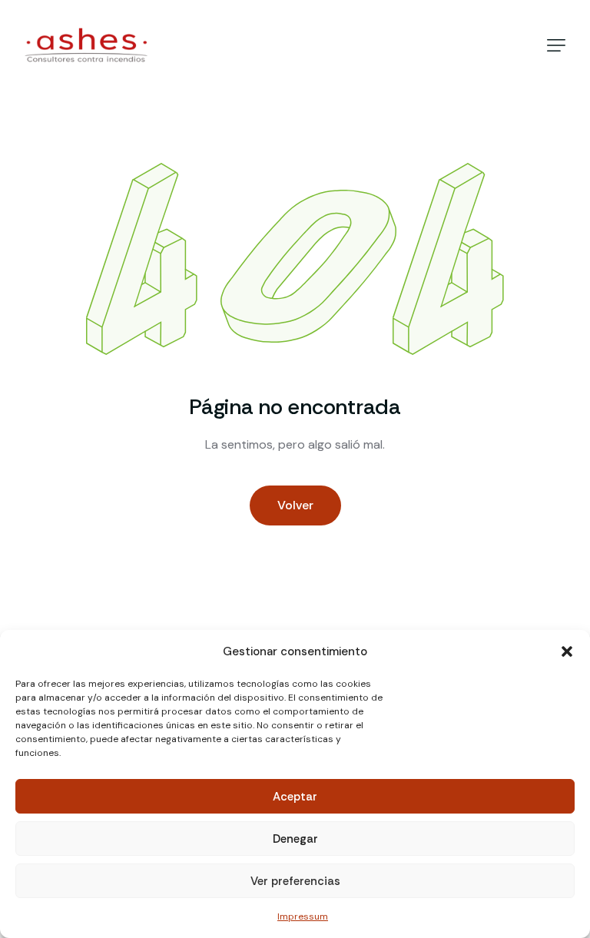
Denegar (295, 839)
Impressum (302, 916)
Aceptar (295, 796)
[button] (567, 651)
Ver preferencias (295, 881)
